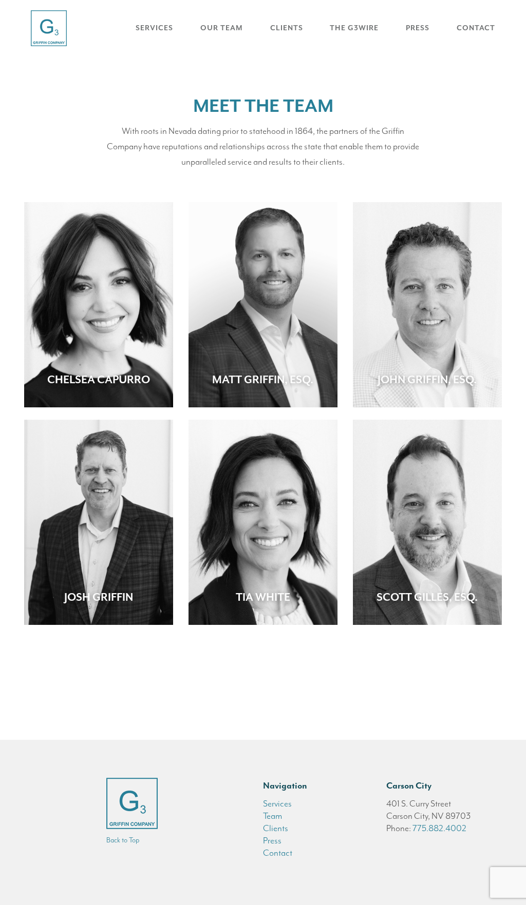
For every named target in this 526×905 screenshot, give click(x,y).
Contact (476, 28)
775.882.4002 (439, 828)
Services (154, 28)
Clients (286, 28)
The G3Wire (354, 28)
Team (272, 815)
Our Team (221, 28)
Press (417, 28)
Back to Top (122, 840)
